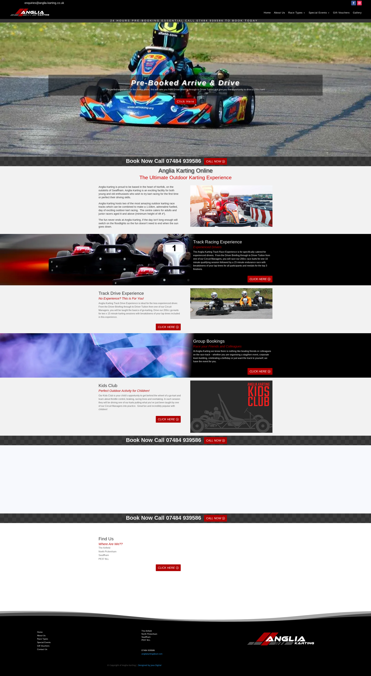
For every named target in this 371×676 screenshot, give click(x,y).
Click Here (185, 101)
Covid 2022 (112, 484)
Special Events (318, 12)
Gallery (357, 12)
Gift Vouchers (341, 12)
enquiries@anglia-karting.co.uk (44, 2)
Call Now (213, 161)
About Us (279, 12)
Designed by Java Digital (149, 665)
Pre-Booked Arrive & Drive (185, 83)
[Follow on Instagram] (359, 3)
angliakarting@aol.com (151, 654)
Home (267, 12)
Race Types (295, 12)
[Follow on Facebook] (353, 3)
